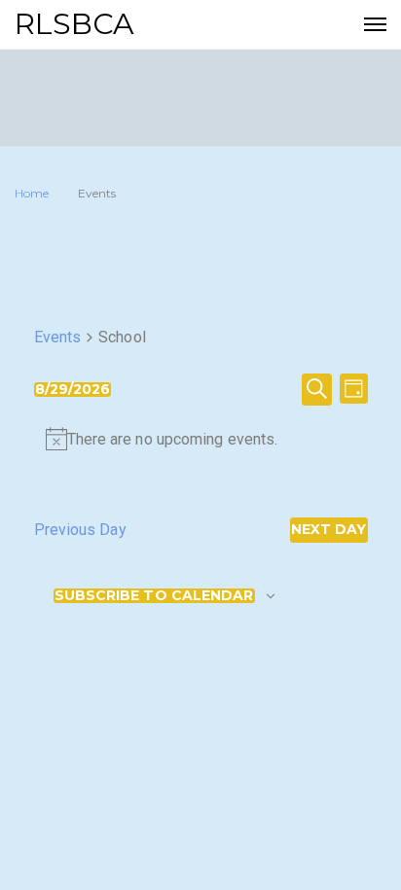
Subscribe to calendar (154, 595)
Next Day (329, 529)
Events (58, 337)
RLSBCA (75, 24)
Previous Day (80, 529)
